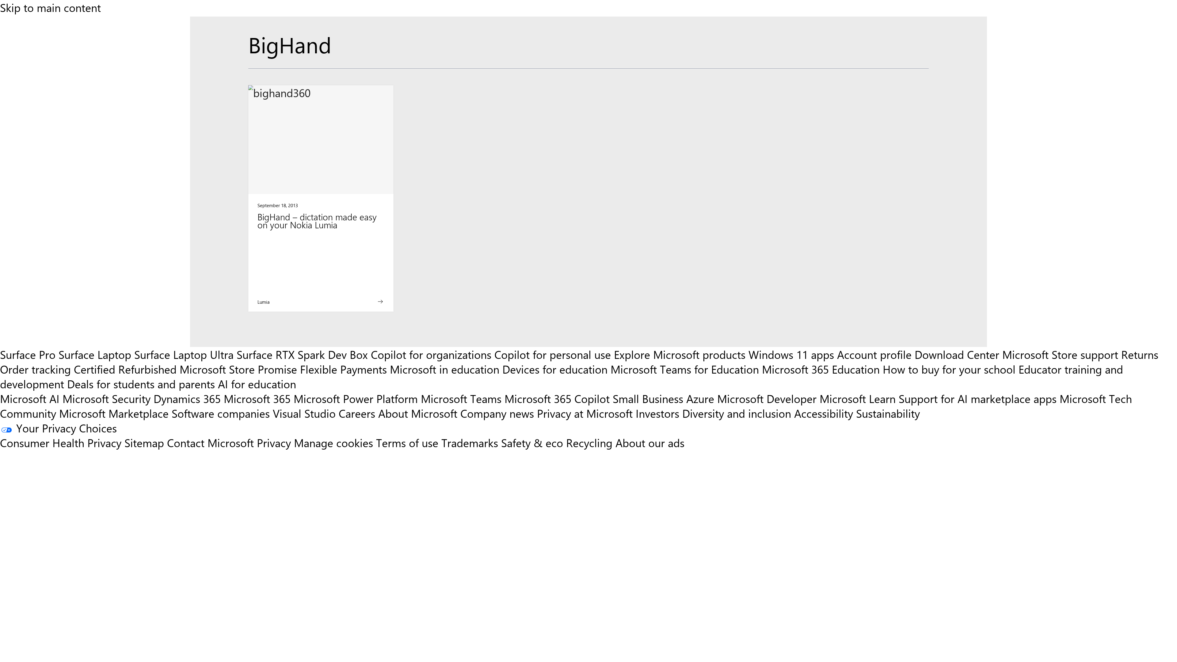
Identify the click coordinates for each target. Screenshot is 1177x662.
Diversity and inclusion (736, 413)
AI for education (257, 383)
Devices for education (555, 369)
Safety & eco (532, 442)
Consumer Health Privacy (60, 442)
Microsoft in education (444, 369)
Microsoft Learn (858, 398)
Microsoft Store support (1060, 354)
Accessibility (823, 413)
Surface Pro (27, 354)
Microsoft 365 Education (821, 369)
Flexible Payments (343, 369)
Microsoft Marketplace (114, 413)
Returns (1139, 354)
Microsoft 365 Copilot (557, 398)
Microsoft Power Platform (356, 398)
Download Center (957, 354)
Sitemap (144, 442)
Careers (357, 413)
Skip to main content (50, 7)
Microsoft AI (29, 398)
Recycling (589, 442)
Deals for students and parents (141, 383)
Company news (497, 413)
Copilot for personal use (552, 354)
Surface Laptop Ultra (184, 354)
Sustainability (888, 413)
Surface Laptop (95, 354)
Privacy (275, 442)
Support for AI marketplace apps (978, 398)
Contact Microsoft (210, 442)
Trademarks (469, 442)
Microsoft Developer (767, 398)
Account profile (874, 354)
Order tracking (35, 369)
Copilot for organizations (431, 354)
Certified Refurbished (125, 369)
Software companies (221, 413)
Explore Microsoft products (679, 354)
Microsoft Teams (461, 398)
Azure (700, 398)
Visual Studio (304, 413)
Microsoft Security (106, 398)
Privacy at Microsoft (585, 413)
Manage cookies (333, 442)
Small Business (648, 398)
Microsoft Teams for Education (685, 369)
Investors (657, 413)
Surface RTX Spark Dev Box (302, 354)
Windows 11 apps (791, 354)
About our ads (649, 442)
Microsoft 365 (257, 398)
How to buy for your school (949, 369)
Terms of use (407, 442)
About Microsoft (417, 413)
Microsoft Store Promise (238, 369)
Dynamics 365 (187, 398)
